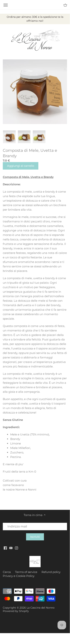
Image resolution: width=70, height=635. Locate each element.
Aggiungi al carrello (20, 166)
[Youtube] (10, 548)
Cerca (7, 572)
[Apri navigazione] (5, 5)
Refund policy (51, 572)
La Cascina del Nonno (41, 607)
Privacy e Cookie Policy (18, 576)
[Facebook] (5, 548)
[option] (9, 136)
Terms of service (26, 572)
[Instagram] (16, 548)
